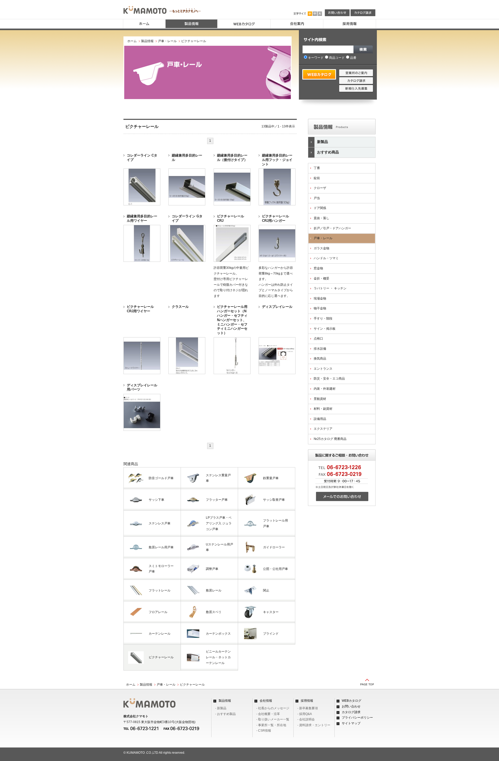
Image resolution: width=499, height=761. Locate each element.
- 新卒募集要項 (307, 708)
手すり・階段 (323, 318)
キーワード (316, 58)
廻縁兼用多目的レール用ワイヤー (142, 218)
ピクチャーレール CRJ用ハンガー (275, 218)
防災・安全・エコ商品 (329, 378)
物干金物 (320, 308)
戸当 (317, 198)
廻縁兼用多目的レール (187, 157)
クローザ (320, 188)
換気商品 (320, 358)
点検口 (318, 338)
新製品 (322, 142)
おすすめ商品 (328, 152)
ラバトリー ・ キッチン (330, 288)
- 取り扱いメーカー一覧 (272, 719)
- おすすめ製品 (225, 714)
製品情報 (147, 41)
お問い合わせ (351, 706)
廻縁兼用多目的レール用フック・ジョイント (277, 159)
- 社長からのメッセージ (272, 708)
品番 (353, 58)
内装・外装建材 (325, 389)
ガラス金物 (321, 248)
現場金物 (320, 298)
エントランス (323, 368)
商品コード (337, 58)
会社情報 (266, 701)
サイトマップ (351, 723)
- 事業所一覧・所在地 (271, 725)
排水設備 (320, 348)
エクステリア (323, 429)
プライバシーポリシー (357, 717)
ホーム (132, 41)
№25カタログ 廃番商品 (330, 439)
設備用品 (320, 419)
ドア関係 (320, 208)
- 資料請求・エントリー (313, 725)
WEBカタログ (351, 701)
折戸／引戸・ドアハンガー (332, 228)
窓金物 (318, 268)
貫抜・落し (321, 218)
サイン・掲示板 (325, 328)
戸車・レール (167, 41)
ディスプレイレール (277, 307)
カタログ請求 (351, 712)
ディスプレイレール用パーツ (142, 387)
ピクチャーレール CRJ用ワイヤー (140, 309)
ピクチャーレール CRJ (230, 218)
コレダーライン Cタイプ (142, 157)
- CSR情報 (263, 730)
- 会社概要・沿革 (268, 714)
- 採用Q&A (304, 714)
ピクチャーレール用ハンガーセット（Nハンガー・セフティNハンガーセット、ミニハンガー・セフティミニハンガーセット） (232, 320)
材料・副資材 (323, 409)
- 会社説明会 (306, 719)
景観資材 (320, 399)
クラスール (180, 307)
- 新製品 (220, 708)
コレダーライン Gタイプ (187, 218)
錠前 (317, 178)
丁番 (317, 168)
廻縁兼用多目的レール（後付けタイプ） (232, 157)
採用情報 (307, 701)
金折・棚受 (321, 278)
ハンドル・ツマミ (326, 258)
